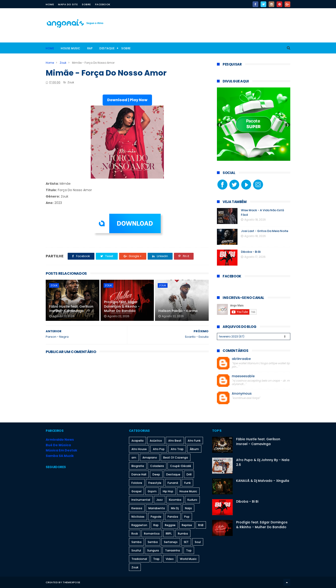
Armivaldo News (60, 439)
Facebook (102, 4)
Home (50, 4)
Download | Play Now (127, 100)
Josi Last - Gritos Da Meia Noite (264, 231)
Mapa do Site (68, 4)
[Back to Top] (286, 582)
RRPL (169, 533)
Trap (156, 559)
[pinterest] (279, 4)
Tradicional (139, 559)
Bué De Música (58, 445)
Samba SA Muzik (60, 456)
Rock (134, 533)
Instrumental (140, 500)
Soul (198, 542)
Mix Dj (175, 508)
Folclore (136, 483)
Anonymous (242, 394)
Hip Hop (168, 491)
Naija (188, 508)
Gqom (152, 491)
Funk (187, 483)
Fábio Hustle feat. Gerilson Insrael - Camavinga (71, 308)
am (133, 457)
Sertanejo (171, 542)
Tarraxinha (172, 550)
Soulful (136, 550)
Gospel (136, 491)
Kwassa (136, 508)
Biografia (137, 466)
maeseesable (243, 376)
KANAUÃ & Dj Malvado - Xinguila (262, 480)
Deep (156, 474)
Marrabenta (156, 508)
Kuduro (192, 500)
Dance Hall (138, 474)
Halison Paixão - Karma (177, 311)
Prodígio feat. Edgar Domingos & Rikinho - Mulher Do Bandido (122, 306)
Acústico (156, 441)
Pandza (173, 517)
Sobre (86, 4)
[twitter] (263, 4)
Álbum (194, 449)
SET (186, 542)
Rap (90, 48)
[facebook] (255, 4)
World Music (188, 559)
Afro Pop (159, 449)
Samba (136, 542)
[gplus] (287, 4)
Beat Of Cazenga (175, 457)
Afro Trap (177, 449)
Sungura (153, 550)
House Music (70, 48)
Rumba (183, 533)
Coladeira (157, 466)
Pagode (156, 517)
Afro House (139, 449)
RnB (200, 525)
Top (189, 550)
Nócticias (137, 517)
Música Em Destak (61, 450)
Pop (186, 517)
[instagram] (271, 4)
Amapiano (149, 457)
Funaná (173, 483)
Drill (189, 474)
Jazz (159, 500)
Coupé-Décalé (180, 466)
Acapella (137, 441)
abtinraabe (241, 359)
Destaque (107, 48)
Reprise (187, 525)
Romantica (152, 533)
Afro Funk (194, 441)
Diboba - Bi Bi (251, 252)
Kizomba (175, 500)
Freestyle (154, 483)
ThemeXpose (71, 582)
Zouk (63, 63)
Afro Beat (174, 441)
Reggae (170, 525)
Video (170, 559)
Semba (153, 542)
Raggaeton (139, 525)
